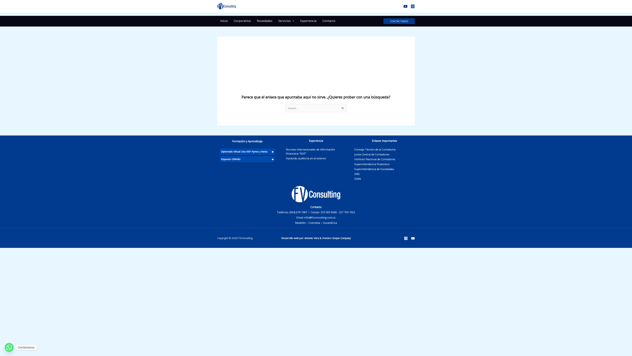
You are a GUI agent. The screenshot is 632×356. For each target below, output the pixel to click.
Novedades (264, 21)
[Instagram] (413, 6)
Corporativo (242, 21)
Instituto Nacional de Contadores (374, 159)
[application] (292, 21)
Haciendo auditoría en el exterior (306, 158)
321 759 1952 (347, 212)
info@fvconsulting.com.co (320, 217)
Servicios (284, 21)
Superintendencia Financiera (371, 164)
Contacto (328, 21)
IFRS (357, 174)
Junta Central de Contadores (371, 154)
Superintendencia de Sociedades (374, 169)
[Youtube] (405, 6)
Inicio (224, 21)
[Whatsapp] (9, 347)
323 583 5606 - (329, 212)
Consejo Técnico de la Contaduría (374, 149)
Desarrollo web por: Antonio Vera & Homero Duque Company (316, 238)
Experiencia (308, 21)
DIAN (357, 179)
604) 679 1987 (298, 212)
